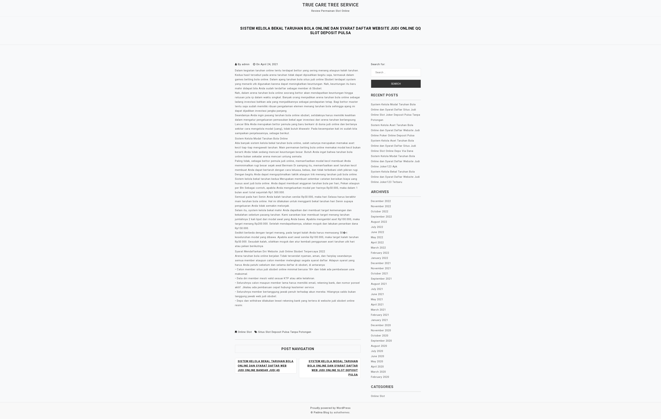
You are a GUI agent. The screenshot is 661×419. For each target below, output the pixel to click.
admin (246, 64)
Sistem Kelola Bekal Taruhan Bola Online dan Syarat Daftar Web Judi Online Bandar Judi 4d (265, 366)
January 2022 (379, 258)
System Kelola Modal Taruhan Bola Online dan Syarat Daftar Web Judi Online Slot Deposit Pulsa (332, 368)
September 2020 (381, 340)
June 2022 (377, 232)
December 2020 (381, 325)
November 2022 (381, 206)
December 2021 (381, 263)
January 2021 (379, 320)
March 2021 (378, 309)
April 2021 (377, 304)
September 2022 (381, 216)
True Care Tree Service (330, 4)
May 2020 (377, 361)
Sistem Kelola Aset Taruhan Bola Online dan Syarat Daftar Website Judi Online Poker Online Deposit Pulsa (395, 130)
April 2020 (377, 366)
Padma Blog (321, 412)
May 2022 (377, 237)
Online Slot (245, 332)
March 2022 (378, 247)
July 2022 (377, 227)
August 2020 (379, 345)
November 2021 (381, 268)
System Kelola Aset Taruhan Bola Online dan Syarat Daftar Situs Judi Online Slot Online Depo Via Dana (393, 146)
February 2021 (380, 314)
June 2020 (377, 356)
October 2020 (379, 335)
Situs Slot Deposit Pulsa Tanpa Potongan (284, 332)
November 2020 (381, 330)
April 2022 (377, 242)
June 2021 (377, 294)
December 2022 (381, 201)
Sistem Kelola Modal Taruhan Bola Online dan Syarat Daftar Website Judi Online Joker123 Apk (395, 161)
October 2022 (379, 211)
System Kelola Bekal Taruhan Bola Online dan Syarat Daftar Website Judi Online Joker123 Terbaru (395, 177)
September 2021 (381, 278)
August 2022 (379, 221)
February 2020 (380, 376)
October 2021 (379, 273)
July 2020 (377, 351)
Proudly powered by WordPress (330, 408)
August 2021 (379, 283)
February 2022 (380, 252)
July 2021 (377, 289)
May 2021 (377, 299)
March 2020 (378, 371)
